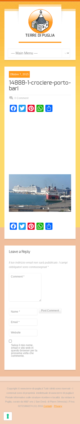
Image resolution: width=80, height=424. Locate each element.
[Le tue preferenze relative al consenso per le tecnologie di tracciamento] (8, 416)
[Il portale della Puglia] (40, 37)
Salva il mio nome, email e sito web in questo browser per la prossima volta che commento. (24, 350)
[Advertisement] (40, 144)
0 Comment (21, 98)
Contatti (48, 406)
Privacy (58, 406)
